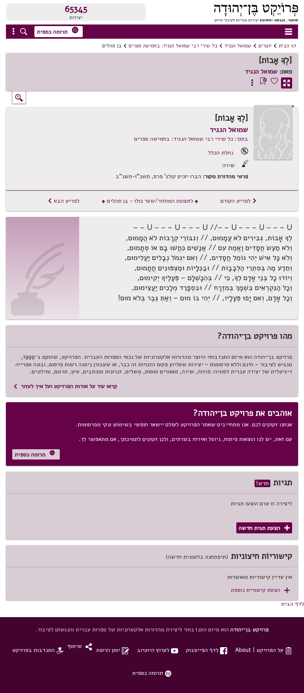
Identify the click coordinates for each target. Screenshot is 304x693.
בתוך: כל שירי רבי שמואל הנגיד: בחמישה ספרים (191, 139)
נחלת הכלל (220, 152)
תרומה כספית (58, 31)
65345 (76, 9)
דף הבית (287, 45)
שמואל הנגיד (237, 45)
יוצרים (265, 45)
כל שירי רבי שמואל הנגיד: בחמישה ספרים (173, 45)
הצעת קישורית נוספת (260, 590)
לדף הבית (292, 604)
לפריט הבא (64, 201)
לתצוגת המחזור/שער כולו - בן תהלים (150, 201)
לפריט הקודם (238, 201)
